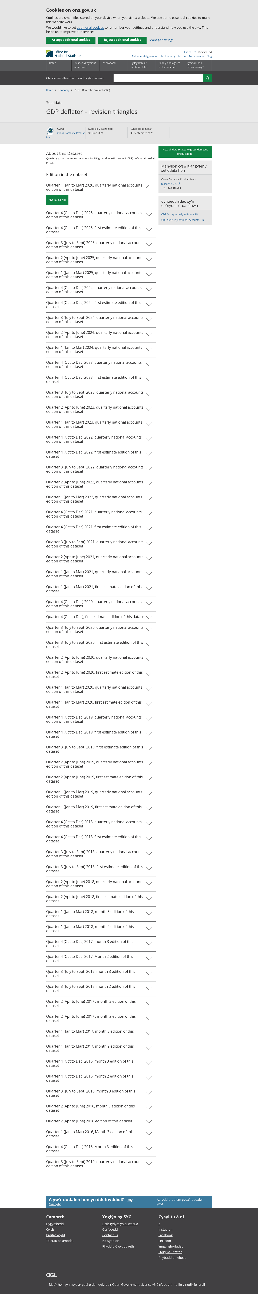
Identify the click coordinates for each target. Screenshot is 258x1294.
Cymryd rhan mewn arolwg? (195, 65)
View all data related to (185, 151)
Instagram (165, 1229)
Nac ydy (55, 1204)
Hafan (52, 63)
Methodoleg (168, 56)
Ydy (130, 1200)
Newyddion (110, 1241)
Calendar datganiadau (145, 56)
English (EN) (190, 52)
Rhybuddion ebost (172, 1257)
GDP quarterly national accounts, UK (182, 220)
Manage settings (161, 40)
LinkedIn (164, 1241)
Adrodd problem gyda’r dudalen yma (180, 1201)
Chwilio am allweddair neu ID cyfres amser (75, 78)
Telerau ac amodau (60, 1241)
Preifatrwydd (55, 1235)
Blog (209, 56)
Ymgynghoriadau (170, 1246)
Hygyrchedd (55, 1224)
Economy (64, 90)
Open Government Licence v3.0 (135, 1284)
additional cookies (90, 27)
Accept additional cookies (71, 40)
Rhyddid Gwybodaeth (118, 1246)
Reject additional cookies (122, 40)
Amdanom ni (196, 56)
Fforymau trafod (170, 1252)
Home (50, 90)
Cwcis (50, 1229)
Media (182, 56)
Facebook (165, 1235)
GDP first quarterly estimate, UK (180, 214)
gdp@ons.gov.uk (170, 183)
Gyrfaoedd (110, 1229)
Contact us (110, 1235)
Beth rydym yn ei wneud (120, 1224)
